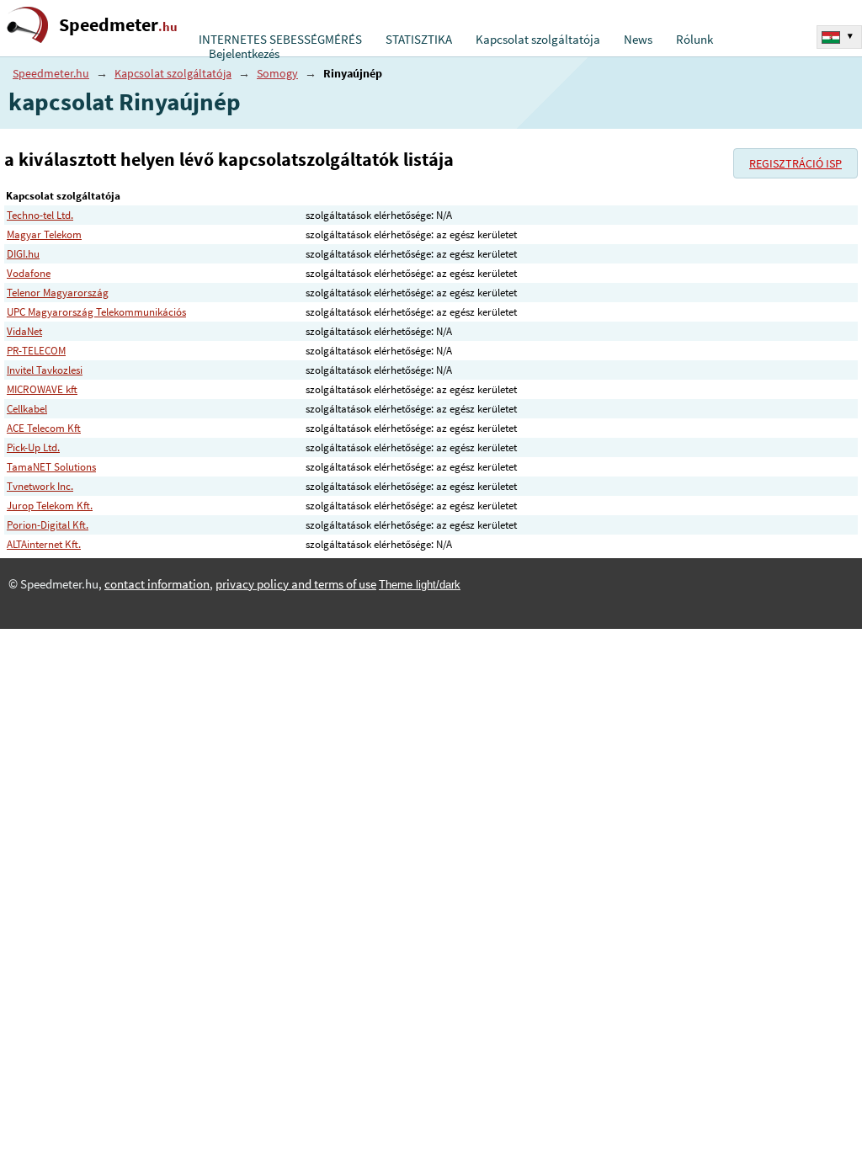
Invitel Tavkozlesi (44, 370)
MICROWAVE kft (42, 389)
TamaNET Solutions (51, 467)
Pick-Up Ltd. (33, 447)
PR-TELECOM (36, 350)
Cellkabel (27, 409)
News (638, 39)
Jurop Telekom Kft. (50, 505)
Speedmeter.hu (51, 73)
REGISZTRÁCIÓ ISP (795, 163)
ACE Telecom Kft (44, 428)
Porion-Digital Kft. (47, 525)
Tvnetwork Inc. (40, 486)
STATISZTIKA (419, 39)
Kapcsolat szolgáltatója (538, 39)
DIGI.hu (23, 254)
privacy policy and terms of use (296, 584)
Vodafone (29, 273)
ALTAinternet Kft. (44, 544)
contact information (157, 584)
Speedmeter (118, 24)
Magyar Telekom (44, 234)
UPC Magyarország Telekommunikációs (96, 312)
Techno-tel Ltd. (40, 215)
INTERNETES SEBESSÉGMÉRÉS (280, 39)
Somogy (277, 73)
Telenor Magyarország (58, 292)
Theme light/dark (419, 584)
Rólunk (694, 39)
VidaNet (24, 331)
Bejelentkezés (244, 53)
